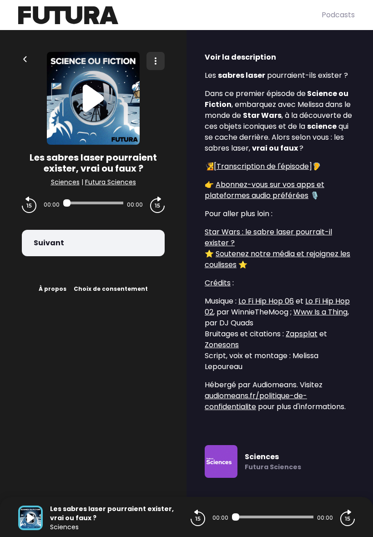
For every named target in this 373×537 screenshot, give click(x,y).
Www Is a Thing (320, 312)
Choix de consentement (111, 289)
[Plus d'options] (155, 61)
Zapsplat (302, 334)
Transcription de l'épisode (263, 166)
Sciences (65, 182)
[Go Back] (25, 58)
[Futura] (170, 15)
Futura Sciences (110, 182)
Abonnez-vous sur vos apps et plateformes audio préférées (264, 190)
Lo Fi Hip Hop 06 (266, 301)
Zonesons (222, 344)
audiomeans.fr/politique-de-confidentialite (256, 401)
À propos (52, 289)
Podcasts (338, 15)
